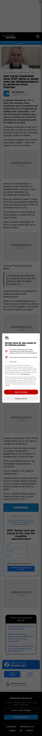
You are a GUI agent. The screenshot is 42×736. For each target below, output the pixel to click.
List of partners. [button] (25, 374)
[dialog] (21, 368)
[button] (21, 361)
